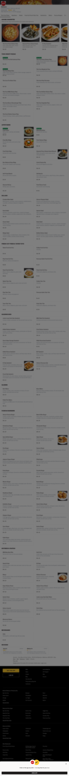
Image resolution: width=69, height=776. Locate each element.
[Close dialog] (66, 763)
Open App (34, 773)
